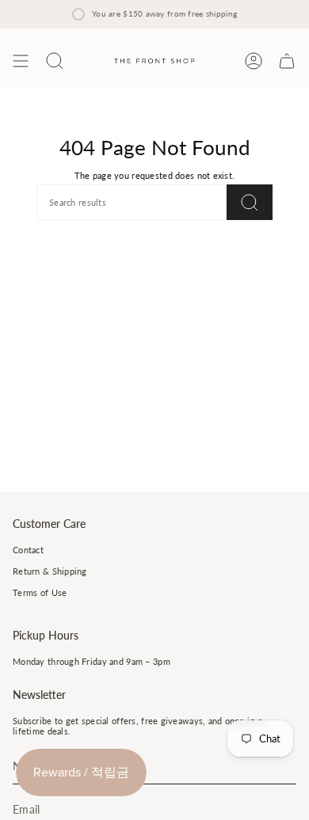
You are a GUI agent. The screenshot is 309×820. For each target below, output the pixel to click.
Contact (28, 550)
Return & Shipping (50, 571)
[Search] (250, 202)
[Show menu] (20, 61)
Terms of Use (40, 592)
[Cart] (286, 61)
